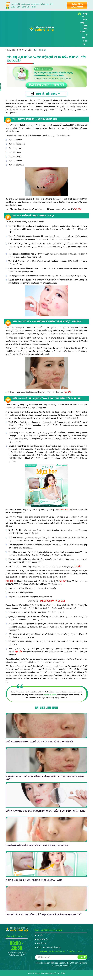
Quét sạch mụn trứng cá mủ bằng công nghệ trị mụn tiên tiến (39, 741)
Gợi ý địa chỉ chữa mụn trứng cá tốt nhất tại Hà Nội (34, 879)
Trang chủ (10, 50)
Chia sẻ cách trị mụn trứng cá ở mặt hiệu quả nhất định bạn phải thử (43, 914)
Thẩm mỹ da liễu (24, 50)
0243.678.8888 (12, 584)
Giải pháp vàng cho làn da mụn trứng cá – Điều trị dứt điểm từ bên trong (46, 810)
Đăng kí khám (42, 939)
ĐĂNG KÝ (82, 957)
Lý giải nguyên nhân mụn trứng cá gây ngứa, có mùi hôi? (38, 845)
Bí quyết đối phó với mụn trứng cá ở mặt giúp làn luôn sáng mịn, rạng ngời (45, 777)
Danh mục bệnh (83, 29)
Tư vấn (40, 935)
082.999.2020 (36, 678)
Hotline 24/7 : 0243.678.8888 (77, 5)
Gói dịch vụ (41, 943)
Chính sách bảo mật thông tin (49, 947)
